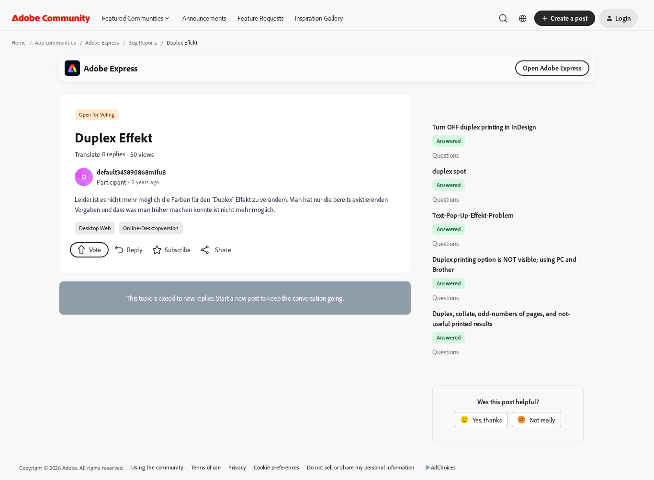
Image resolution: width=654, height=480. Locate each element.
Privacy (237, 467)
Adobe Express (102, 42)
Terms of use (206, 467)
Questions (445, 155)
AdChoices (443, 467)
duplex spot (449, 171)
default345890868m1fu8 (131, 172)
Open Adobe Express (552, 68)
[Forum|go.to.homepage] (50, 18)
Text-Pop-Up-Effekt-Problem (473, 215)
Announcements (204, 18)
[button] (564, 18)
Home (18, 42)
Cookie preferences (276, 467)
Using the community (157, 467)
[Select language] (522, 18)
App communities (55, 42)
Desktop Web (95, 228)
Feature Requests (260, 18)
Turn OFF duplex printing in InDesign (484, 127)
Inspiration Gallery (319, 18)
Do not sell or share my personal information (361, 467)
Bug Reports (143, 42)
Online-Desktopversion (151, 228)
